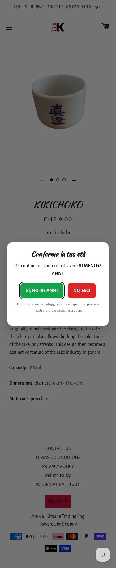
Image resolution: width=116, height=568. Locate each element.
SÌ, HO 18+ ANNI (42, 290)
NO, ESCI (81, 290)
